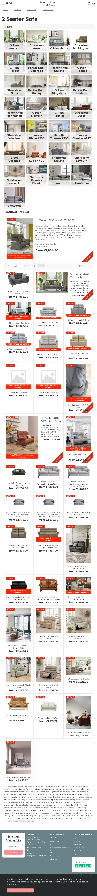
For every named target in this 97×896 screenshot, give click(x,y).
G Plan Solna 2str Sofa (48, 392)
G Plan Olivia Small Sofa (18, 392)
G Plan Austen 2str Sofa (80, 275)
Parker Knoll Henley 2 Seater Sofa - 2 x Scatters (48, 598)
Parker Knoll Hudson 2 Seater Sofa (78, 598)
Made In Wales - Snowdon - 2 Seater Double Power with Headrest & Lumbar (48, 514)
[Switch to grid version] (80, 266)
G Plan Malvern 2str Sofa (48, 354)
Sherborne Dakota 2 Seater (48, 637)
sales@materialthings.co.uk (37, 856)
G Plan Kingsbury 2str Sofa (18, 349)
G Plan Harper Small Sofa (48, 322)
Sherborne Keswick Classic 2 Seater (18, 686)
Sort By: (8, 266)
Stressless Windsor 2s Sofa (18, 777)
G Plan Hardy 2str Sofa (18, 323)
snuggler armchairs (72, 813)
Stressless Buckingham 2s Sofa (18, 716)
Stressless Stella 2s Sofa (78, 732)
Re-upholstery (55, 856)
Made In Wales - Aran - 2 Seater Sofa (19, 484)
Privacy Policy (79, 851)
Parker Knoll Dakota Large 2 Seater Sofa (18, 598)
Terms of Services (80, 848)
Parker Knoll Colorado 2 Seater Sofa (18, 546)
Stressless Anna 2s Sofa (78, 679)
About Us (53, 838)
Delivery (77, 841)
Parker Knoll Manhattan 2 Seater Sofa (18, 647)
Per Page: (29, 266)
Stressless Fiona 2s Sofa (48, 718)
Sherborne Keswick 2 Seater (78, 637)
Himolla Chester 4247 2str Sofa (78, 406)
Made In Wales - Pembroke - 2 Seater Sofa (48, 483)
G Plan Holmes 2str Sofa (78, 320)
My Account (78, 838)
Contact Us (54, 841)
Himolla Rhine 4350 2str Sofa (54, 220)
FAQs (76, 854)
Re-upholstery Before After (58, 852)
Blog (52, 844)
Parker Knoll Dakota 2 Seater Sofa (78, 567)
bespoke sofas (72, 789)
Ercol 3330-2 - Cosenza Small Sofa (18, 292)
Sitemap (53, 859)
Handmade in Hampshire (59, 848)
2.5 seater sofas (67, 810)
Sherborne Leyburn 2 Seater (48, 686)
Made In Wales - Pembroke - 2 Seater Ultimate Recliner (78, 484)
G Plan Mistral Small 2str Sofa (78, 354)
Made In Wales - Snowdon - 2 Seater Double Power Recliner (18, 514)
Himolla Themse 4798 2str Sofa (78, 455)
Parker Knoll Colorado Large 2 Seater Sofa (48, 546)
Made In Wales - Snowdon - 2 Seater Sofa (78, 513)
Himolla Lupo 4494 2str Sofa (50, 419)
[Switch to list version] (87, 266)
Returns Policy (79, 844)
